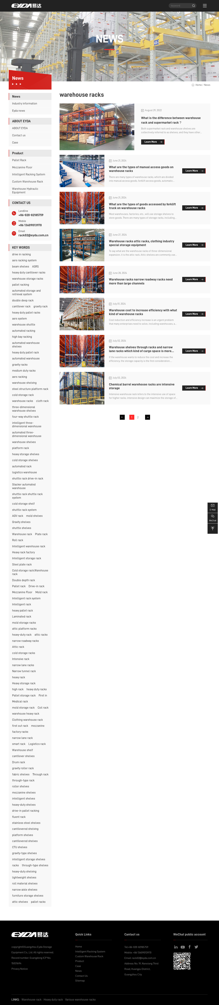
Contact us (18, 135)
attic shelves (20, 901)
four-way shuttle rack (25, 416)
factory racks (20, 731)
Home (199, 85)
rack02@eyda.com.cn (33, 235)
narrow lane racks (23, 665)
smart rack (18, 743)
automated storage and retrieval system (26, 292)
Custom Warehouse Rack (27, 181)
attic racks (41, 634)
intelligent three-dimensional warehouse (26, 424)
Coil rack (43, 707)
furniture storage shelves (27, 895)
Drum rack (18, 762)
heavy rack (18, 677)
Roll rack (17, 540)
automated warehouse (26, 358)
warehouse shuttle (23, 324)
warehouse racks (22, 400)
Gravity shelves (21, 522)
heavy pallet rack (22, 610)
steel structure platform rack (30, 389)
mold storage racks (24, 622)
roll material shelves (24, 883)
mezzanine (37, 725)
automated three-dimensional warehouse (26, 434)
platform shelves (22, 835)
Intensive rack (20, 659)
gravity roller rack (23, 768)
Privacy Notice (19, 968)
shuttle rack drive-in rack (27, 478)
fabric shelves (20, 774)
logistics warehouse (24, 472)
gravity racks (20, 364)
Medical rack (20, 701)
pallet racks (38, 901)
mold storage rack (23, 707)
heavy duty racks (37, 689)
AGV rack (17, 515)
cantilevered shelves (25, 841)
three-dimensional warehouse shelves (24, 409)
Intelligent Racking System (28, 174)
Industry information (24, 103)
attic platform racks (24, 628)
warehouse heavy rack (25, 713)
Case (15, 142)
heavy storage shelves (25, 454)
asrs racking (19, 376)
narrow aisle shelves (24, 889)
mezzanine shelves (24, 792)
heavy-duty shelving (24, 871)
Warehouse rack (22, 534)
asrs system (19, 318)
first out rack (20, 725)
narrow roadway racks (25, 640)
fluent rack (18, 816)
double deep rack (23, 300)
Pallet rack (18, 586)
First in (43, 695)
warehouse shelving (24, 382)
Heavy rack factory (23, 552)
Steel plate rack (22, 564)
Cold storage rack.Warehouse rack (30, 572)
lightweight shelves (24, 877)
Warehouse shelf (22, 750)
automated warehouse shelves (26, 344)
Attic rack (18, 646)
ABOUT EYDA (20, 128)
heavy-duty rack (21, 634)
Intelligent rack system (26, 598)
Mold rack (41, 592)
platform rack (20, 448)
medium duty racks (24, 370)
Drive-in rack (36, 586)
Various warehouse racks (80, 999)
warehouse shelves (24, 442)
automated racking (23, 330)
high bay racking (22, 336)
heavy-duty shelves (24, 804)
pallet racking (20, 284)
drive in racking (21, 254)
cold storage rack (23, 395)
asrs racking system (24, 260)
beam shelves (20, 266)
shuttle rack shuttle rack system (27, 496)
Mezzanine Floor (22, 167)
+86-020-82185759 (30, 215)
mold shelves (34, 515)
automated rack (21, 466)
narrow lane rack (22, 737)
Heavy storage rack (23, 683)
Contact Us (81, 976)
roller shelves (20, 786)
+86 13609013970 (30, 225)
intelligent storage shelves (28, 859)
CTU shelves (19, 847)
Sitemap (80, 980)
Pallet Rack (19, 160)
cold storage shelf (23, 503)
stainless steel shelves (26, 822)
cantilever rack (21, 306)
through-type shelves (35, 865)
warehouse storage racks (27, 278)
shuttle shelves (21, 528)
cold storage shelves (25, 460)
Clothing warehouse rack (27, 719)
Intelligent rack (21, 604)
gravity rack (41, 306)
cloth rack (42, 400)
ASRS (35, 266)
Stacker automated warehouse (24, 486)
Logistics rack (37, 743)
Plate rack (41, 534)
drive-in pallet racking (25, 810)
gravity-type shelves (24, 853)
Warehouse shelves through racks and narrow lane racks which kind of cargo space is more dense (141, 351)
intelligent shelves (23, 798)
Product (79, 961)
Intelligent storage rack (26, 558)
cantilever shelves (23, 756)
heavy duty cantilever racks (28, 272)
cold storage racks (23, 653)
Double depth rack (23, 580)
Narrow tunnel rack (24, 671)
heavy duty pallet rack (25, 352)
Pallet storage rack (24, 695)
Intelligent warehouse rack (28, 546)
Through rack (40, 774)
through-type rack (23, 780)
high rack (17, 689)
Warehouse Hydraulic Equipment (25, 190)
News (207, 85)
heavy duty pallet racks (26, 312)
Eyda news (18, 110)
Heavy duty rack (53, 999)
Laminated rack (21, 616)
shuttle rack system (24, 509)
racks (15, 865)
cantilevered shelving (25, 828)
